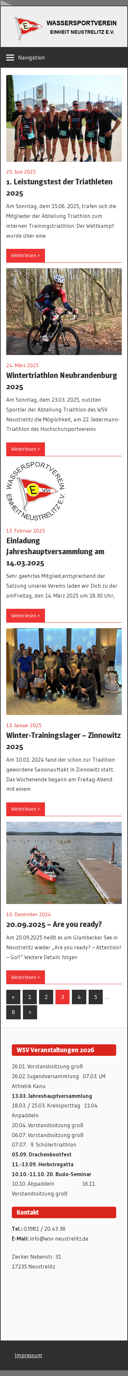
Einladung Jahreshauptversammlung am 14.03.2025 (55, 552)
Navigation (31, 57)
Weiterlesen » (25, 255)
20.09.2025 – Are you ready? (54, 924)
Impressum (28, 1355)
